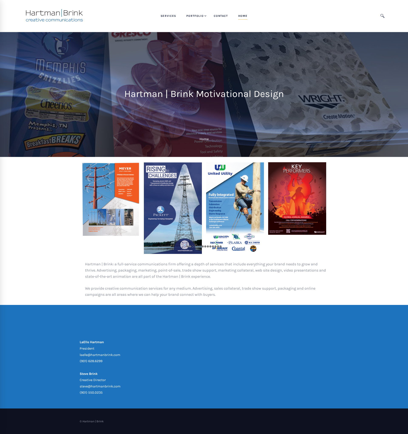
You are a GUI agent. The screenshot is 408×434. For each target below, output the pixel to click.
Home (204, 139)
